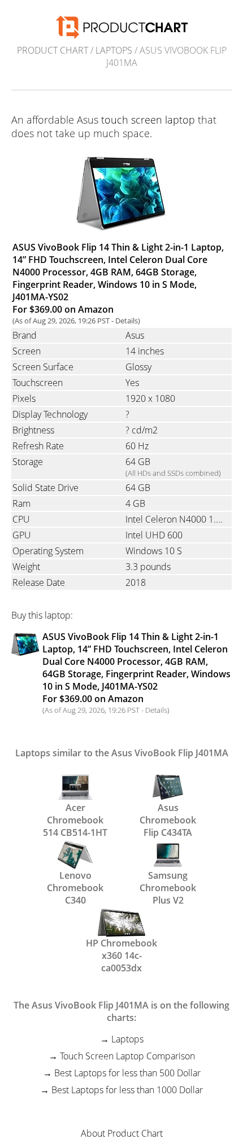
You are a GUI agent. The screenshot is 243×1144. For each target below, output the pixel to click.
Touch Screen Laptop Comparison (127, 1056)
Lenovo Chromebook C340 (75, 880)
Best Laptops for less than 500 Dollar (127, 1073)
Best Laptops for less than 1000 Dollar (127, 1090)
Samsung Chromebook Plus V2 (168, 880)
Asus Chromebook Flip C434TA (168, 812)
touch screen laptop (148, 119)
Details (126, 320)
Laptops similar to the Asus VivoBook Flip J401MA (121, 753)
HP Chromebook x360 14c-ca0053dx (121, 948)
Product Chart (52, 50)
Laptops (114, 50)
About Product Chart (122, 1133)
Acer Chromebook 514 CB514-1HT (75, 812)
